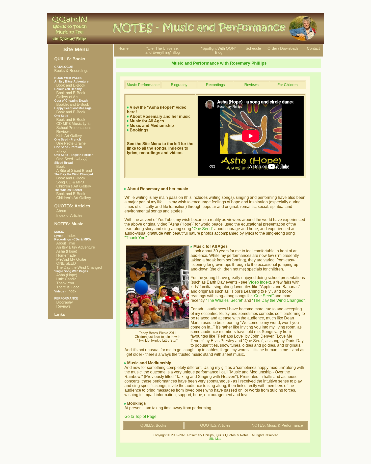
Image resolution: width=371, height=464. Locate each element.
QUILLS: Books (153, 425)
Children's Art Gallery (72, 186)
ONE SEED (65, 263)
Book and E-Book (69, 85)
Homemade (65, 255)
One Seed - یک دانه (70, 159)
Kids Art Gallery (68, 136)
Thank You (64, 283)
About (61, 211)
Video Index (259, 282)
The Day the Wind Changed (78, 267)
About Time (64, 243)
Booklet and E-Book (71, 104)
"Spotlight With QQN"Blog (218, 50)
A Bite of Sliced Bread (73, 171)
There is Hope (67, 287)
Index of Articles (69, 215)
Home (123, 48)
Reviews (62, 132)
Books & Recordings (71, 69)
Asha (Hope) (65, 251)
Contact (313, 48)
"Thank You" (135, 238)
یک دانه (60, 151)
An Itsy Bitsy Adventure (74, 247)
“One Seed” (263, 296)
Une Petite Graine (70, 143)
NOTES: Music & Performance (277, 425)
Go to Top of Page (140, 416)
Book (59, 167)
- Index (65, 236)
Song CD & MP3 (69, 182)
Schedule (253, 48)
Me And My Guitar (70, 259)
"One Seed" (202, 229)
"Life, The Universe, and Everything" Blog (162, 50)
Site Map (215, 439)
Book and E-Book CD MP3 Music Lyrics (73, 122)
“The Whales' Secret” (224, 300)
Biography (63, 302)
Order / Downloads (283, 48)
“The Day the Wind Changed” (278, 300)
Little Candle (65, 279)
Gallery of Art (66, 97)
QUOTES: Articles (215, 425)
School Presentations (72, 128)
